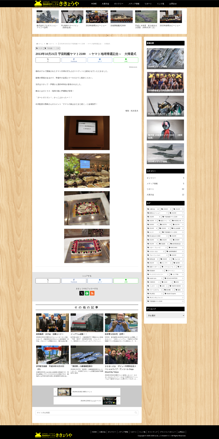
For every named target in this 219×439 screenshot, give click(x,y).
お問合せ (181, 432)
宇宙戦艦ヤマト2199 (53, 48)
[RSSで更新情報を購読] (92, 293)
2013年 (40, 48)
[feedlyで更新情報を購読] (87, 293)
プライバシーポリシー (168, 432)
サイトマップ (153, 432)
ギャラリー (112, 432)
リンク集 (142, 432)
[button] (136, 412)
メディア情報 (123, 432)
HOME (94, 432)
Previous (34, 21)
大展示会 (102, 432)
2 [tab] (111, 35)
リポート (133, 432)
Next (185, 21)
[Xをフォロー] (81, 293)
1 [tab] (108, 35)
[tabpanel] (47, 21)
